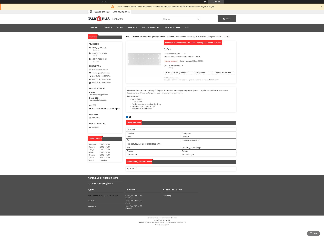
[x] (130, 117)
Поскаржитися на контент (156, 222)
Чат (315, 233)
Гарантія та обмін (172, 28)
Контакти (132, 28)
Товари (107, 28)
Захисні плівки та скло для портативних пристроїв (153, 37)
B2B (187, 28)
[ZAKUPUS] (99, 19)
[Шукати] (198, 19)
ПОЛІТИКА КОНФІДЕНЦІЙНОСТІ (100, 184)
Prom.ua (174, 218)
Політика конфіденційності (176, 222)
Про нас (119, 28)
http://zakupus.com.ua (100, 70)
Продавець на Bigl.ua (162, 220)
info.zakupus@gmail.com (101, 73)
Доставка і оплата (150, 28)
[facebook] (127, 117)
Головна (94, 28)
